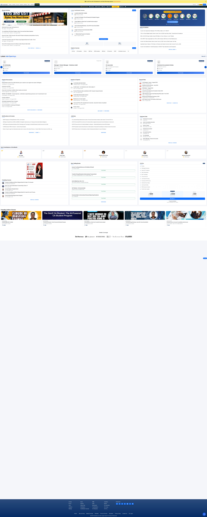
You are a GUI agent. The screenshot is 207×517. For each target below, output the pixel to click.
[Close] (205, 1)
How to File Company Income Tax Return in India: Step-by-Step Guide (16, 43)
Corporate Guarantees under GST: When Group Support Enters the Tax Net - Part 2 (19, 39)
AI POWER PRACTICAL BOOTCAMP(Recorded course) (94, 222)
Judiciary (73, 116)
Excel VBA (115, 6)
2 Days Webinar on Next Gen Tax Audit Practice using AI (86, 21)
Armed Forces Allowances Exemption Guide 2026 (152, 90)
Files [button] (29, 4)
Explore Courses (75, 48)
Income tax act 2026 (6, 86)
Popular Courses (85, 6)
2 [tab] (97, 227)
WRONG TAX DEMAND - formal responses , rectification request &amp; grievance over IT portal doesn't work (24, 93)
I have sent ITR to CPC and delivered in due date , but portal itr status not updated (89, 102)
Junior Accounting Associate (149, 122)
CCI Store (37, 4)
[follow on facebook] (120, 504)
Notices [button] (25, 4)
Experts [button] (21, 4)
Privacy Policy (118, 513)
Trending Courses (6, 180)
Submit (37, 132)
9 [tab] (109, 227)
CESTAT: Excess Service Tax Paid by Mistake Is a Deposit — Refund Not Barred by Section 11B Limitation (91, 124)
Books (104, 6)
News (81, 501)
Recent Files (142, 79)
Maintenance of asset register (79, 98)
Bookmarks (94, 505)
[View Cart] (125, 7)
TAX (93, 501)
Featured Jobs (143, 116)
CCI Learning (106, 505)
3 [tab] (99, 227)
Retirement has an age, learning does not (10, 27)
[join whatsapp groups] (130, 504)
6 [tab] (104, 227)
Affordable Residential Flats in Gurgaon (10, 101)
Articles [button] (13, 4)
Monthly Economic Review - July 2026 (150, 85)
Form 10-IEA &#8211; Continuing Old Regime (11, 105)
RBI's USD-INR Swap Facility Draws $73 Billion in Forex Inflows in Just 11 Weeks (157, 36)
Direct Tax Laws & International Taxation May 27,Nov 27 (16, 185)
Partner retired (76, 106)
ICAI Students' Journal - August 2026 (150, 82)
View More (106, 110)
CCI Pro (109, 6)
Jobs (123, 6)
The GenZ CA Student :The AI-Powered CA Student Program (87, 17)
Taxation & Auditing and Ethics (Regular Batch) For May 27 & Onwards (19, 182)
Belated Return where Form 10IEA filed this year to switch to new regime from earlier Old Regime (21, 82)
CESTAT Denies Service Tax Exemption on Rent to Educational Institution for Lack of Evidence (89, 129)
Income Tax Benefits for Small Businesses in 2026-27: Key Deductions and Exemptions (158, 46)
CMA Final (90, 51)
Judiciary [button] (32, 4)
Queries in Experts (75, 79)
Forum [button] (17, 4)
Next (201, 218)
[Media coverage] (103, 236)
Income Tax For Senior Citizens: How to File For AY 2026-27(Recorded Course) (140, 222)
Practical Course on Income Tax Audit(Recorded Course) (12, 222)
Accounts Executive (147, 132)
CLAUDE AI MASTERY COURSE (81, 13)
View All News (172, 49)
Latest (8, 56)
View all (203, 56)
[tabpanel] (21, 219)
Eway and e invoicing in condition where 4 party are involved (14, 90)
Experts (82, 503)
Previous (5, 218)
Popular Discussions (7, 79)
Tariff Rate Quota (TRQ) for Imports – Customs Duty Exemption (14, 126)
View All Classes (103, 39)
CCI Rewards (95, 508)
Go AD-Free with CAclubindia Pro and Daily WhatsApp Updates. (103, 1)
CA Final (73, 51)
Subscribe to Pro (173, 21)
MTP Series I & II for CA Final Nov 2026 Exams (151, 99)
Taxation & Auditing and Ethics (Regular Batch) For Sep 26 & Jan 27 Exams (20, 192)
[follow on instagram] (122, 504)
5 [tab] (102, 227)
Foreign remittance (6, 97)
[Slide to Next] (205, 67)
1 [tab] (96, 227)
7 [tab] (105, 227)
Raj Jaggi (4, 28)
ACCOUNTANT (7, 65)
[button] (197, 4)
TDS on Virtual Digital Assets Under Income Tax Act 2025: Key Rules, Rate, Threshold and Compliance (161, 33)
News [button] (10, 4)
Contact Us (124, 513)
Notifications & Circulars (8, 116)
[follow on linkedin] (125, 504)
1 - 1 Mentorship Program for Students (82, 34)
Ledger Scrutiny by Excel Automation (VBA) (83, 29)
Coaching (98, 6)
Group (106, 507)
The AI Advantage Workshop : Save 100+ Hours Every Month (87, 25)
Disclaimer (111, 513)
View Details (103, 170)
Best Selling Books (76, 163)
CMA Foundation (97, 51)
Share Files (82, 505)
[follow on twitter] (117, 504)
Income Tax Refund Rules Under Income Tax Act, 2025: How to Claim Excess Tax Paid (158, 41)
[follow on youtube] (127, 504)
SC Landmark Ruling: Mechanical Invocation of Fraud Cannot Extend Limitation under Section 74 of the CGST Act (92, 119)
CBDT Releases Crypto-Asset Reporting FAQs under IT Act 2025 (155, 93)
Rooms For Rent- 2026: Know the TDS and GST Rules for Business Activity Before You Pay (20, 35)
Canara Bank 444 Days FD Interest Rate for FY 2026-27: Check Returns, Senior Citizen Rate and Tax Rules (34, 23)
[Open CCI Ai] (204, 514)
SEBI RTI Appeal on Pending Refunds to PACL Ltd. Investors (14, 119)
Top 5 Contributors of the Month (9, 147)
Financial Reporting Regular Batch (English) (13, 195)
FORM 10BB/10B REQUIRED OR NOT (80, 94)
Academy (92, 6)
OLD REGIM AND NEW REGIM (79, 83)
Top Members (95, 507)
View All (38, 48)
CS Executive (109, 51)
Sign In (204, 4)
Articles (70, 501)
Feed (93, 503)
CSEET (115, 51)
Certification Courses (122, 51)
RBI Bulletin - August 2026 (147, 88)
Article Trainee (58, 65)
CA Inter (85, 51)
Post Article (31, 48)
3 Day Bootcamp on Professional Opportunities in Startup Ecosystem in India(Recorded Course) (185, 222)
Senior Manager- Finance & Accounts (150, 138)
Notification (82, 507)
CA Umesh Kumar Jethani (7, 32)
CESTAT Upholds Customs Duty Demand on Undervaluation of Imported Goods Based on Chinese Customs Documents (94, 126)
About (75, 513)
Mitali (3, 37)
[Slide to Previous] (1, 67)
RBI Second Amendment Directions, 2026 (150, 96)
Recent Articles (6, 10)
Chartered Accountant (112, 65)
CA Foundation (79, 51)
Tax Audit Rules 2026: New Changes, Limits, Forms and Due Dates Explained (17, 31)
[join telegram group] (133, 504)
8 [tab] (107, 227)
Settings (70, 508)
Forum (70, 503)
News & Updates (144, 27)
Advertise (96, 513)
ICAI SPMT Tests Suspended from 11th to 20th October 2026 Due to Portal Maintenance (158, 38)
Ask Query (100, 110)
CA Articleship (146, 135)
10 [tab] (110, 227)
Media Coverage (89, 513)
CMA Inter (103, 51)
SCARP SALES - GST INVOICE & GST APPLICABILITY (84, 87)
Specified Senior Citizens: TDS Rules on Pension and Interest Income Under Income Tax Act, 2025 (160, 44)
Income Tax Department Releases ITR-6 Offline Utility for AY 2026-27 (154, 30)
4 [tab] (101, 227)
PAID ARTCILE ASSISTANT (164, 65)
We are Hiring (82, 513)
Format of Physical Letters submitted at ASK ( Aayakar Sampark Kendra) (88, 91)
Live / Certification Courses (78, 10)
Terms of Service (103, 513)
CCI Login (131, 513)
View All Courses (172, 142)
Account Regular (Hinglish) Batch (11, 188)
